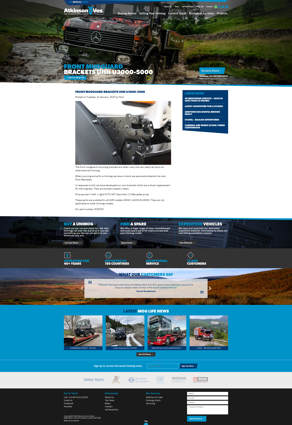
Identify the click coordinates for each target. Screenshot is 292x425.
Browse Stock (210, 70)
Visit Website (185, 243)
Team (177, 6)
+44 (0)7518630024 (218, 76)
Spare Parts (126, 243)
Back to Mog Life (76, 77)
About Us (168, 6)
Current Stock (177, 13)
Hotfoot (76, 421)
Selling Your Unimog (152, 13)
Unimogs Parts (153, 400)
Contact (209, 6)
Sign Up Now (187, 366)
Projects (222, 13)
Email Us (68, 400)
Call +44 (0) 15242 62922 (76, 397)
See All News (144, 354)
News (108, 403)
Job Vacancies (188, 6)
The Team (109, 400)
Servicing (150, 403)
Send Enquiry (195, 418)
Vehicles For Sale (154, 397)
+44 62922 (78, 2)
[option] (146, 288)
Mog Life (199, 6)
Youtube (68, 406)
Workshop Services (201, 13)
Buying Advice (127, 13)
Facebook (68, 403)
